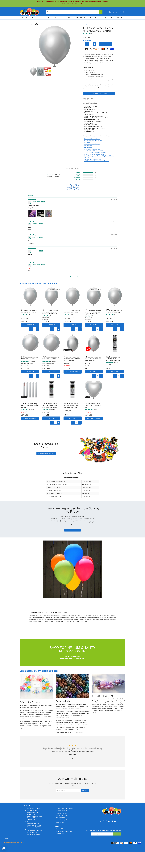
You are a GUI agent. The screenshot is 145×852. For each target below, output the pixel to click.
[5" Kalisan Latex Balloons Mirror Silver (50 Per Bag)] (30, 297)
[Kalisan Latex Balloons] (108, 683)
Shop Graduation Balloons (46, 453)
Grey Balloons (88, 147)
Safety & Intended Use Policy (64, 831)
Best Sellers (87, 142)
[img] (32, 199)
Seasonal (63, 18)
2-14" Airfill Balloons (82, 18)
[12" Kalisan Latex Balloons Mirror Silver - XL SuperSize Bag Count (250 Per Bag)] (94, 297)
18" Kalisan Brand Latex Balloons (93, 140)
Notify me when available (73, 371)
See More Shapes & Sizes (98, 93)
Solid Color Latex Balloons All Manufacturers (96, 161)
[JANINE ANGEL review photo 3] (48, 213)
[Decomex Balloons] (72, 686)
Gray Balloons (88, 145)
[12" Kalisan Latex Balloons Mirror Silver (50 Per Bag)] (72, 297)
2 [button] (70, 276)
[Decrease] (87, 44)
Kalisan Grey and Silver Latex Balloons (95, 152)
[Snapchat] (120, 821)
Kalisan (85, 24)
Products (86, 157)
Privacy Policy (60, 833)
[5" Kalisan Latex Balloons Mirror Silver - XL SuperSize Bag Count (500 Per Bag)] (51, 297)
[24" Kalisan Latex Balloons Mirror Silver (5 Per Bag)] (30, 343)
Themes (70, 18)
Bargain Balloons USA (18, 842)
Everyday (35, 18)
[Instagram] (106, 821)
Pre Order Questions (61, 813)
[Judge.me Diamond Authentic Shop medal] (69, 187)
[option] (54, 46)
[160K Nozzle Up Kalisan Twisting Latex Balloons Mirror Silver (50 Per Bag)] (115, 343)
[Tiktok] (112, 821)
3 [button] (74, 759)
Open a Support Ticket (72, 530)
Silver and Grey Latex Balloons (92, 159)
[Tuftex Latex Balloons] (36, 686)
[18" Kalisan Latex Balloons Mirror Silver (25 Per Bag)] (115, 297)
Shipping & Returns (88, 98)
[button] (77, 172)
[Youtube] (109, 821)
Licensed (42, 18)
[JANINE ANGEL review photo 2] (40, 213)
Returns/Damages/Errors (63, 820)
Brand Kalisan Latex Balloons (92, 144)
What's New (120, 18)
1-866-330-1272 (31, 814)
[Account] (120, 12)
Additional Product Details (90, 103)
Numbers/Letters (53, 18)
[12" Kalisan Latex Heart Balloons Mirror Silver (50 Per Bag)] (94, 390)
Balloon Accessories (96, 18)
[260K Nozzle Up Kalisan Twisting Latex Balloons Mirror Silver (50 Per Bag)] (51, 390)
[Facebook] (103, 821)
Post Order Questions (62, 815)
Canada (29, 829)
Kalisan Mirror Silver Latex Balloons (94, 154)
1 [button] (71, 759)
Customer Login (60, 822)
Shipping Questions (61, 810)
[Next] (77, 46)
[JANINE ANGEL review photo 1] (32, 213)
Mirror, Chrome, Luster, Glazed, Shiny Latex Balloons (99, 156)
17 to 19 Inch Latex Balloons (92, 139)
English (121, 6)
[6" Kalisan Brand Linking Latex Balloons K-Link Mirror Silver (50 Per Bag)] (72, 343)
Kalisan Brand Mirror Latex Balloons (94, 150)
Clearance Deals (109, 18)
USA (28, 821)
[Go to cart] (124, 12)
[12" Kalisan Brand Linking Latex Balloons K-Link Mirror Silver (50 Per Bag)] (94, 343)
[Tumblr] (118, 821)
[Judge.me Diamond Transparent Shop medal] (76, 187)
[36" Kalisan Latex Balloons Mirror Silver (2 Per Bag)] (51, 343)
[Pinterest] (115, 821)
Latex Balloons (25, 18)
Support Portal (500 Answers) (64, 808)
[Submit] (100, 12)
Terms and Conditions (62, 829)
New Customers (60, 817)
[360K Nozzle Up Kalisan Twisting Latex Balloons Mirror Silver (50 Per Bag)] (72, 390)
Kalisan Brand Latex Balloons (92, 149)
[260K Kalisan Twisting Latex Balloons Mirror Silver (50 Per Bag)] (30, 390)
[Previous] (32, 46)
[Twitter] (101, 821)
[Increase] (94, 44)
